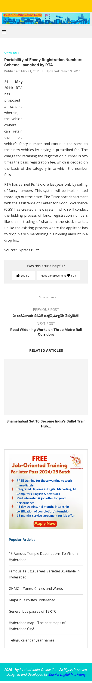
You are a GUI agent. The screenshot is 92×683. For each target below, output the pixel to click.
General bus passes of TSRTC (32, 611)
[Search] (88, 32)
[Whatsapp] (55, 5)
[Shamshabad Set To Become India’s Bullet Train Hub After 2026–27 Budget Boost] (46, 387)
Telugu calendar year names (31, 640)
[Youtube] (49, 5)
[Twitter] (37, 5)
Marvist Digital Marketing (67, 674)
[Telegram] (61, 5)
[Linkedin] (43, 5)
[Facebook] (31, 5)
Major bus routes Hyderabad (32, 600)
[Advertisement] (56, 108)
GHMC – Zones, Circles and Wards (36, 588)
